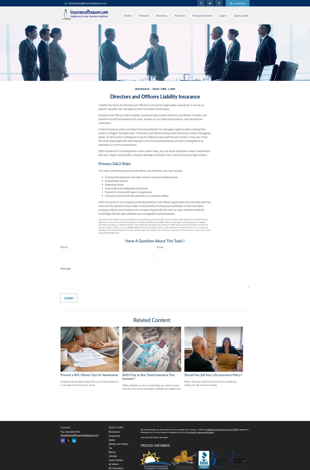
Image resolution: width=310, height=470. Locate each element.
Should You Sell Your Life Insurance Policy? (213, 375)
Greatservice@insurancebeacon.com (88, 3)
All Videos (114, 464)
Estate (112, 439)
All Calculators (116, 468)
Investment (114, 435)
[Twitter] (201, 3)
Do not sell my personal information (200, 432)
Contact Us (239, 3)
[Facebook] (218, 3)
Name (64, 247)
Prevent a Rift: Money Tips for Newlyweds (89, 375)
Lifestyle (113, 456)
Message (66, 268)
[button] (128, 15)
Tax (110, 448)
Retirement (114, 431)
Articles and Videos (118, 443)
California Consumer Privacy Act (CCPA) (222, 429)
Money (112, 452)
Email (160, 247)
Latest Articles (116, 460)
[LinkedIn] (210, 3)
